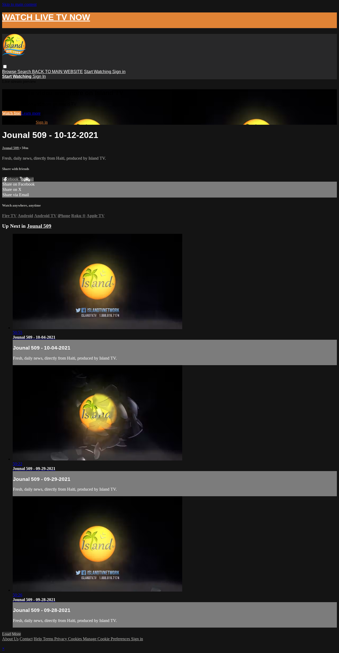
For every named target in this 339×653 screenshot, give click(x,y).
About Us (10, 639)
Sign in (119, 71)
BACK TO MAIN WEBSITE (57, 71)
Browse (9, 71)
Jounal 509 (11, 148)
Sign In (39, 76)
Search (24, 71)
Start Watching (98, 71)
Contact (26, 639)
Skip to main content (19, 4)
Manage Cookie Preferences (107, 639)
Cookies (75, 639)
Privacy (61, 639)
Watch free (11, 113)
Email (29, 179)
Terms (48, 639)
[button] (5, 66)
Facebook (11, 179)
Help (38, 639)
